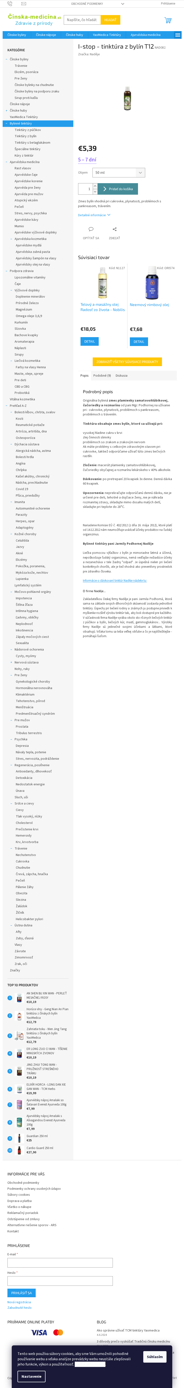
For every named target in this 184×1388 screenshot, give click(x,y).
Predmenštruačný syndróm (35, 713)
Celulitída (22, 540)
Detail (89, 341)
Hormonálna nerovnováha (34, 688)
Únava (20, 790)
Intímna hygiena (27, 611)
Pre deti (20, 380)
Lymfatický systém (28, 585)
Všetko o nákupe (19, 1207)
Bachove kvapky (26, 335)
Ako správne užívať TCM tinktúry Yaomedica (128, 1330)
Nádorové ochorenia (29, 649)
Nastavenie (31, 1376)
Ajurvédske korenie (29, 181)
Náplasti (20, 348)
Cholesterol (24, 823)
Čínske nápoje (20, 104)
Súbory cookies (18, 1194)
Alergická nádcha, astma (33, 450)
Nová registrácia (19, 1302)
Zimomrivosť (24, 957)
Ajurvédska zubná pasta (33, 251)
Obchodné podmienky (87, 4)
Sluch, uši (21, 797)
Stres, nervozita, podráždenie (37, 758)
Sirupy (19, 354)
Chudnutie (23, 867)
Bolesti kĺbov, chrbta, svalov (35, 412)
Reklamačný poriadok (22, 1213)
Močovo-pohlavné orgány (33, 591)
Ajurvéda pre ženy (28, 187)
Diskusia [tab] (121, 375)
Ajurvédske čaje (26, 174)
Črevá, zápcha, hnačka (32, 874)
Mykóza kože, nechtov (32, 572)
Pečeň (19, 206)
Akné (19, 553)
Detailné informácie (92, 215)
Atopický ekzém (26, 200)
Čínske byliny (19, 59)
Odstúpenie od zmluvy (23, 1219)
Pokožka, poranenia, (30, 566)
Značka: (89, 54)
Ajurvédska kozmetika (30, 239)
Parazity (21, 514)
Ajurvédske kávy (26, 219)
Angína (20, 463)
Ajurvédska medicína (25, 162)
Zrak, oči (21, 964)
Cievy (20, 810)
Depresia (22, 745)
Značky (15, 970)
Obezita (21, 893)
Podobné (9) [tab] (102, 375)
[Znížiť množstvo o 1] (95, 191)
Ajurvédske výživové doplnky (36, 232)
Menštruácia (24, 707)
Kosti (19, 418)
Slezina (21, 899)
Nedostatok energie (30, 784)
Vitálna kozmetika (22, 399)
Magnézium (24, 309)
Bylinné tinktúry (21, 123)
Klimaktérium (25, 694)
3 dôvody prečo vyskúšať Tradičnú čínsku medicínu (133, 1341)
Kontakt (13, 1231)
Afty (19, 931)
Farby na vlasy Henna (31, 367)
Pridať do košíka (121, 189)
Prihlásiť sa (21, 1293)
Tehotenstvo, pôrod (30, 701)
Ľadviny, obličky (27, 617)
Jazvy (20, 546)
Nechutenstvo (26, 855)
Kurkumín (21, 322)
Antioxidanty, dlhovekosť (34, 771)
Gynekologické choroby (33, 681)
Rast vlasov (23, 168)
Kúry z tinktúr (24, 155)
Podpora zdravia (22, 271)
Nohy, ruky (22, 669)
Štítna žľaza (24, 604)
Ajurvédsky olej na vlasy (33, 264)
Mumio (19, 226)
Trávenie (21, 65)
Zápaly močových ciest (32, 637)
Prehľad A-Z (18, 405)
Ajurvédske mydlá (28, 245)
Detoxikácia (24, 778)
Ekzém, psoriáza (26, 72)
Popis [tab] (84, 375)
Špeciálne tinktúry (27, 149)
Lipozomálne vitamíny (30, 277)
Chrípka (21, 470)
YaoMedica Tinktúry (24, 117)
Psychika (21, 739)
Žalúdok (21, 906)
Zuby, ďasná (25, 938)
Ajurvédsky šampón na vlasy (36, 258)
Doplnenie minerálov (30, 296)
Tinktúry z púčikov (28, 130)
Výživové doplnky (27, 290)
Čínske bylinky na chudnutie (34, 85)
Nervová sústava (27, 662)
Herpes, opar (25, 521)
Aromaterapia (24, 341)
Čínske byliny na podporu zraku (37, 91)
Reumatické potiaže (30, 425)
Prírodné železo (27, 303)
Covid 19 (22, 489)
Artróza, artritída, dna (31, 431)
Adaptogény (25, 527)
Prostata (22, 726)
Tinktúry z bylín (25, 136)
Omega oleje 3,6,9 (29, 316)
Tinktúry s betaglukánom (32, 142)
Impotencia (24, 598)
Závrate (20, 951)
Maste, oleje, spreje (29, 373)
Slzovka (20, 328)
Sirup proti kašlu (26, 98)
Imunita (20, 502)
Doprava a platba (19, 1201)
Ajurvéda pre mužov (29, 194)
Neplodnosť (24, 624)
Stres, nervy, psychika (31, 213)
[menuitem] (17, 35)
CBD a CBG (22, 386)
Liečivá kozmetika (27, 360)
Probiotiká (22, 393)
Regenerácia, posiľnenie (32, 765)
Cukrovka (22, 861)
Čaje (18, 284)
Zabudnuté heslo (19, 1308)
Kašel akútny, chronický (33, 476)
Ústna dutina (23, 925)
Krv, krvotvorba (27, 842)
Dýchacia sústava (27, 444)
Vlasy (18, 944)
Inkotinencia (24, 630)
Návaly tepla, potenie (31, 752)
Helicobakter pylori (29, 919)
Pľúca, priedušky (28, 495)
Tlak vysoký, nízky (29, 816)
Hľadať (110, 20)
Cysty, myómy (26, 656)
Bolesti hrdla (25, 457)
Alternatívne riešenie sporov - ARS (32, 1225)
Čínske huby (18, 110)
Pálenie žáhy (25, 887)
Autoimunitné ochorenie (33, 508)
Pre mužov (22, 720)
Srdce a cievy (24, 803)
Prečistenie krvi (27, 829)
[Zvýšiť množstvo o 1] (95, 186)
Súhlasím (155, 1357)
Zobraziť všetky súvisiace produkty (127, 362)
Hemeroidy (24, 835)
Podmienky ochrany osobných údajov (34, 1188)
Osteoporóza (25, 438)
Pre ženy (21, 78)
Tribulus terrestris (29, 733)
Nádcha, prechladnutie (32, 482)
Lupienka (22, 579)
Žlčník (20, 912)
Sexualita (22, 643)
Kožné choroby (25, 534)
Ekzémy (21, 559)
